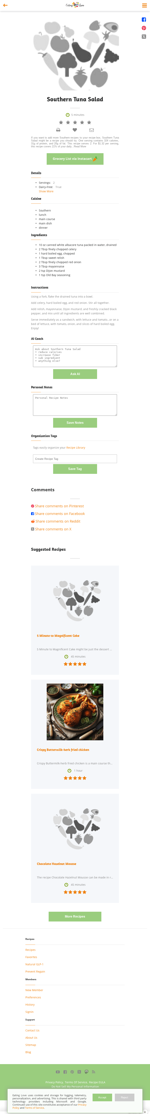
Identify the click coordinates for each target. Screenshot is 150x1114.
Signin (29, 1012)
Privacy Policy (54, 1082)
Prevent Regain (35, 971)
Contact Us (32, 1030)
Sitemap (30, 1045)
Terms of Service (34, 1108)
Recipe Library (75, 447)
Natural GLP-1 (34, 964)
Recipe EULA (97, 1082)
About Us (31, 1037)
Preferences (33, 997)
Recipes (30, 950)
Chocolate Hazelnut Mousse (56, 864)
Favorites (31, 957)
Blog (28, 1052)
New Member (34, 990)
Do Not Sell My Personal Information (75, 1086)
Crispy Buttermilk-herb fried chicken (63, 750)
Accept (102, 1097)
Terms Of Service (76, 1082)
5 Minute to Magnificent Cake (58, 635)
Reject (124, 1097)
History (30, 1004)
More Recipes (75, 916)
